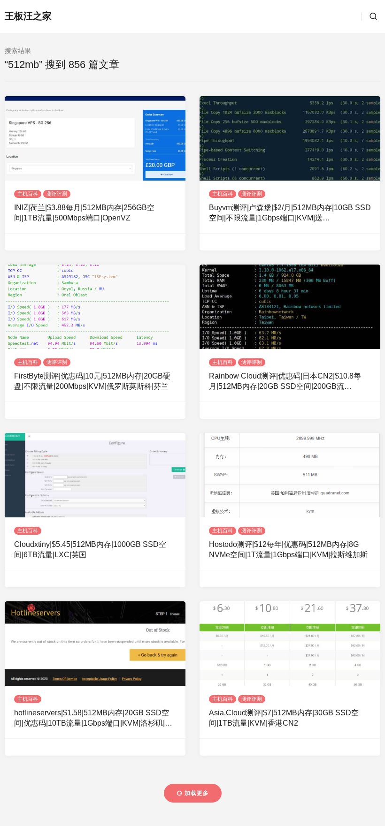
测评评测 (56, 194)
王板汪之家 (28, 16)
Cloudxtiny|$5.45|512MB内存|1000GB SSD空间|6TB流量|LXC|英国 (90, 549)
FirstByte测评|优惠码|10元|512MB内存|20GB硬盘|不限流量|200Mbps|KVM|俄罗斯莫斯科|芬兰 (92, 381)
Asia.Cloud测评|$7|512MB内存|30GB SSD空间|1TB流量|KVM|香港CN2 (284, 718)
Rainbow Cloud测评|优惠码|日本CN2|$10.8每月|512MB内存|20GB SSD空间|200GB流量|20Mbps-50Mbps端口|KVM (285, 382)
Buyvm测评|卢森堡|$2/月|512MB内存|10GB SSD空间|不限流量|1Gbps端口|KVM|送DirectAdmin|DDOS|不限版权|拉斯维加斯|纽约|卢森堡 (290, 214)
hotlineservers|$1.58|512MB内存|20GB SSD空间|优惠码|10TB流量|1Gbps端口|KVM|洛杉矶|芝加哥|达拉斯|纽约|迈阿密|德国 (93, 719)
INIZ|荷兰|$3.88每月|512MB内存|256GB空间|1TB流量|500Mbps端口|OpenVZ (84, 213)
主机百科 (27, 194)
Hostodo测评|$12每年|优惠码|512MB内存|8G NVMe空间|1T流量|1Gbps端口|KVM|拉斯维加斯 (288, 549)
